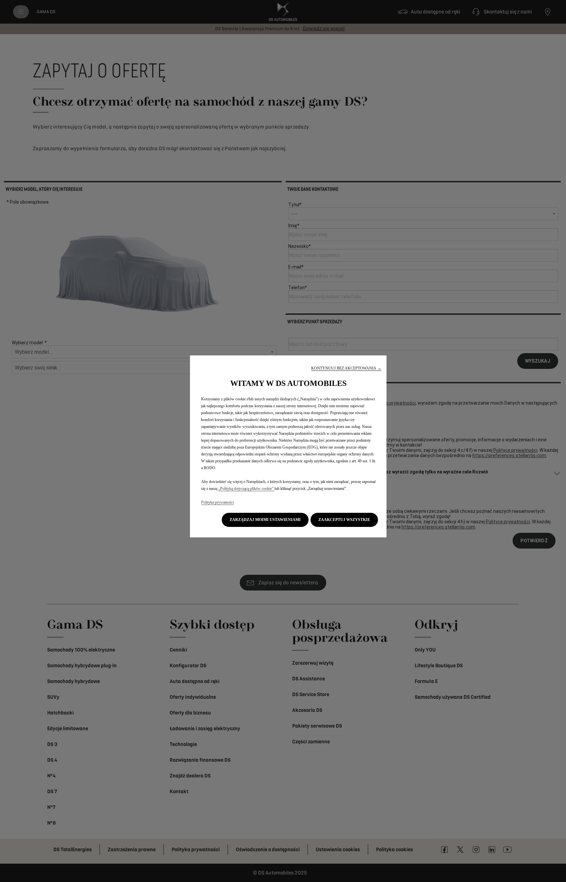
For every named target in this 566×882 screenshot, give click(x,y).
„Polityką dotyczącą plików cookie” (246, 488)
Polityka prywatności (217, 502)
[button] (346, 368)
